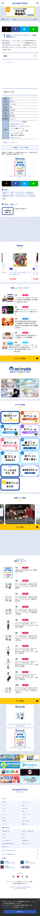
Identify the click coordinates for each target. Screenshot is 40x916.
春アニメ (4, 834)
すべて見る (20, 701)
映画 (23, 811)
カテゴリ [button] (4, 798)
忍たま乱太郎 (15, 133)
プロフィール (11, 62)
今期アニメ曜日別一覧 (27, 831)
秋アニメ (4, 837)
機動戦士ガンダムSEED (18, 126)
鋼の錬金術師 (7, 45)
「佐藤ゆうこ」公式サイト (9, 142)
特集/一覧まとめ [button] (6, 827)
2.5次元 (4, 821)
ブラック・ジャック (17, 130)
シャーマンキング (17, 43)
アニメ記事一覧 (6, 840)
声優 (3, 40)
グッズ (4, 811)
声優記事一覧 (25, 840)
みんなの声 (25, 808)
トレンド (4, 824)
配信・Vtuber (25, 821)
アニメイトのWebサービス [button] (8, 854)
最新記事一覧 (5, 831)
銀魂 (12, 137)
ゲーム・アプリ (26, 814)
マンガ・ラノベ (6, 814)
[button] (20, 56)
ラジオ (4, 808)
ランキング (25, 802)
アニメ (4, 805)
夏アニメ (24, 834)
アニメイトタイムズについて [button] (9, 850)
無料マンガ (25, 824)
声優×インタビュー (27, 843)
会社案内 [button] (4, 858)
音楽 (3, 817)
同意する (20, 911)
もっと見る (20, 527)
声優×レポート (6, 846)
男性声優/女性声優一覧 (8, 843)
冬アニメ (24, 837)
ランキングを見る (20, 358)
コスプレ (24, 817)
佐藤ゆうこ (9, 40)
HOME (4, 802)
